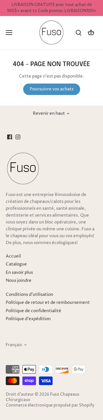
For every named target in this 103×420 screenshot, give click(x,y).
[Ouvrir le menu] (9, 32)
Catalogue (16, 264)
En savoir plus (19, 273)
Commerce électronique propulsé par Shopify (50, 405)
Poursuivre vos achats (52, 89)
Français (14, 345)
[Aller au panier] (91, 33)
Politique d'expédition (28, 319)
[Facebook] (9, 137)
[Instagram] (17, 137)
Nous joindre (18, 281)
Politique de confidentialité (33, 311)
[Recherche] (78, 33)
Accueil (13, 256)
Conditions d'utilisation (29, 295)
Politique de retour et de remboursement (48, 303)
